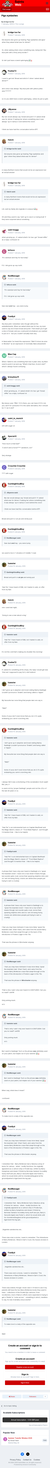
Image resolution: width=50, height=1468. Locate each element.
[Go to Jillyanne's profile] (4, 110)
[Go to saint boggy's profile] (4, 231)
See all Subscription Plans (38, 1425)
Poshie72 (12, 71)
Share (12, 1396)
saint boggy (13, 230)
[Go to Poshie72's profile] (4, 72)
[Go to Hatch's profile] (4, 141)
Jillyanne (12, 109)
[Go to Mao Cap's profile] (4, 355)
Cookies (37, 1460)
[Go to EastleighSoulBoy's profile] (4, 485)
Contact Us (27, 1460)
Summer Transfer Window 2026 (20, 1438)
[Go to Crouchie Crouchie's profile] (4, 467)
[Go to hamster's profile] (4, 564)
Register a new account (25, 1367)
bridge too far (9, 22)
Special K (12, 436)
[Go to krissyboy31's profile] (4, 378)
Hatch (11, 140)
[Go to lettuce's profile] (4, 251)
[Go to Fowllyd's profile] (4, 317)
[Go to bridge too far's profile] (4, 33)
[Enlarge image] (30, 60)
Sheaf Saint (14, 1440)
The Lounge (19, 24)
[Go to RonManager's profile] (4, 277)
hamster (12, 563)
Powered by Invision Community (25, 1464)
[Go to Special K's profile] (4, 437)
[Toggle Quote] (5, 149)
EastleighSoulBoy (16, 484)
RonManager (14, 276)
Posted (16, 35)
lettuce (11, 250)
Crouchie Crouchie (16, 466)
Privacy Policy (15, 1460)
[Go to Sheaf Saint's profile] (5, 1439)
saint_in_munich (15, 418)
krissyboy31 (13, 377)
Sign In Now (25, 1383)
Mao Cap (12, 354)
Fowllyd (11, 316)
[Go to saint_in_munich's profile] (4, 420)
